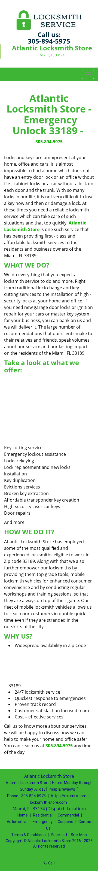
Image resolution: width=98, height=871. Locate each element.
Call (51, 863)
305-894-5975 (49, 41)
